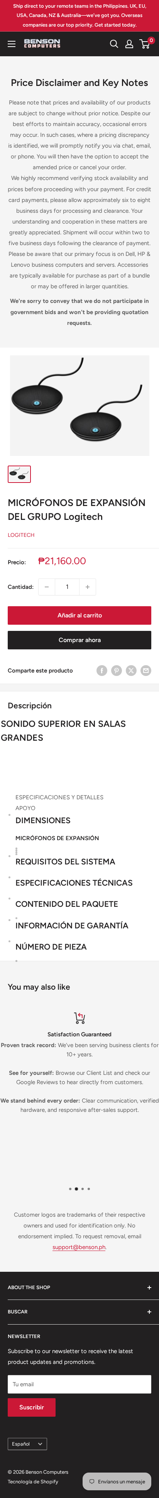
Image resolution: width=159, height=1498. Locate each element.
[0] (145, 44)
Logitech (21, 535)
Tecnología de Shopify (33, 1482)
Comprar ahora (80, 640)
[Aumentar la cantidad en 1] (88, 587)
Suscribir (31, 1407)
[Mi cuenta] (129, 44)
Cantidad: (21, 586)
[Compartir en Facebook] (101, 670)
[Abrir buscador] (114, 44)
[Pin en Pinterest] (116, 670)
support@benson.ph (78, 1247)
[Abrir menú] (11, 44)
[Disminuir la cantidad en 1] (47, 587)
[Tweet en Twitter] (131, 670)
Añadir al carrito (80, 615)
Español (21, 1444)
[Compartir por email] (145, 670)
